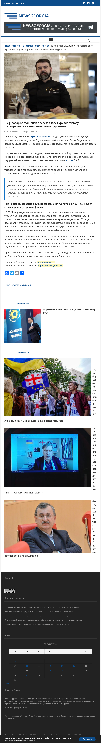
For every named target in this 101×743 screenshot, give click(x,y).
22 (74, 671)
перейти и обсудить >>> (50, 265)
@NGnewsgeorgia (40, 136)
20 (50, 671)
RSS (6, 629)
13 (50, 666)
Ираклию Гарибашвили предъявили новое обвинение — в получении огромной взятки (38, 611)
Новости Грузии (11, 735)
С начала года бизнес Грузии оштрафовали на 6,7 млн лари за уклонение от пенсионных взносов (43, 620)
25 (27, 675)
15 (74, 666)
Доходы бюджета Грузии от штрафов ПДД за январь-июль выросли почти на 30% (36, 624)
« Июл (6, 684)
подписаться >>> (46, 262)
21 (62, 671)
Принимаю (87, 739)
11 (27, 666)
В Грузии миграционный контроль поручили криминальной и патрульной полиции (37, 616)
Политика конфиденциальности (85, 730)
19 (39, 671)
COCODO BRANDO (74, 735)
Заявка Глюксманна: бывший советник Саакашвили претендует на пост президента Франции (41, 607)
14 (62, 666)
